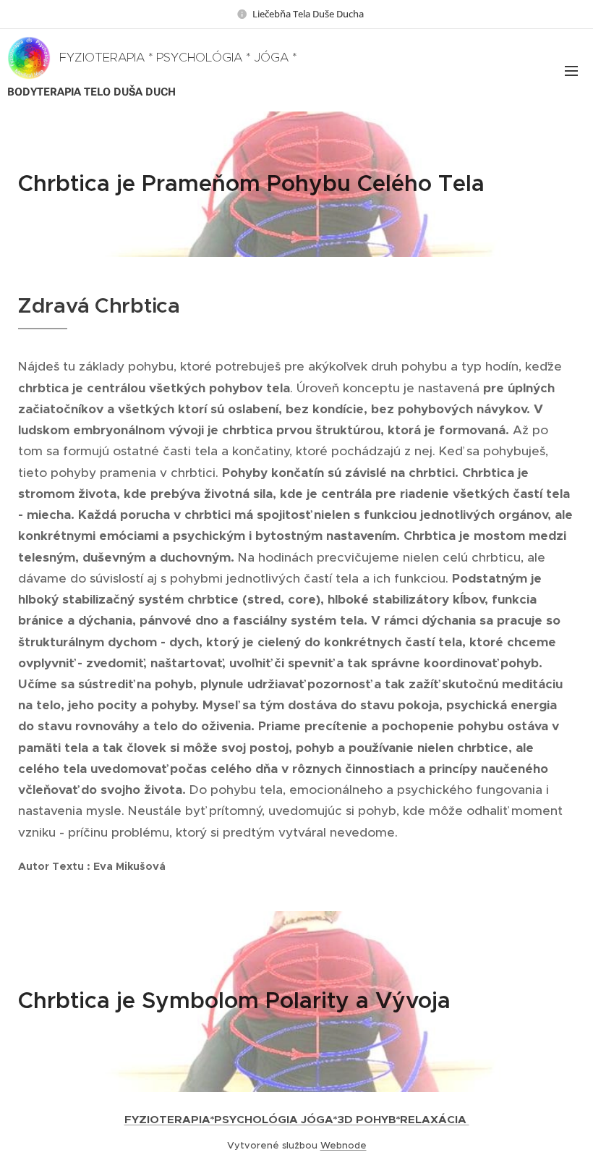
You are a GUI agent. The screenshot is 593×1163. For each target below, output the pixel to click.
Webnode (343, 1145)
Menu (571, 70)
